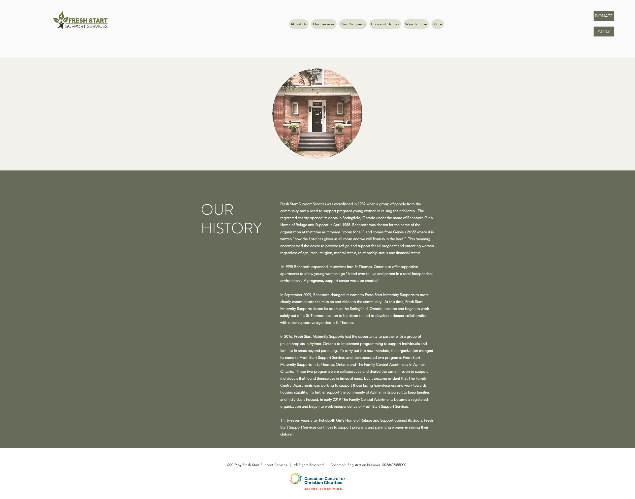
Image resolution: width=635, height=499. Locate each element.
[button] (437, 24)
